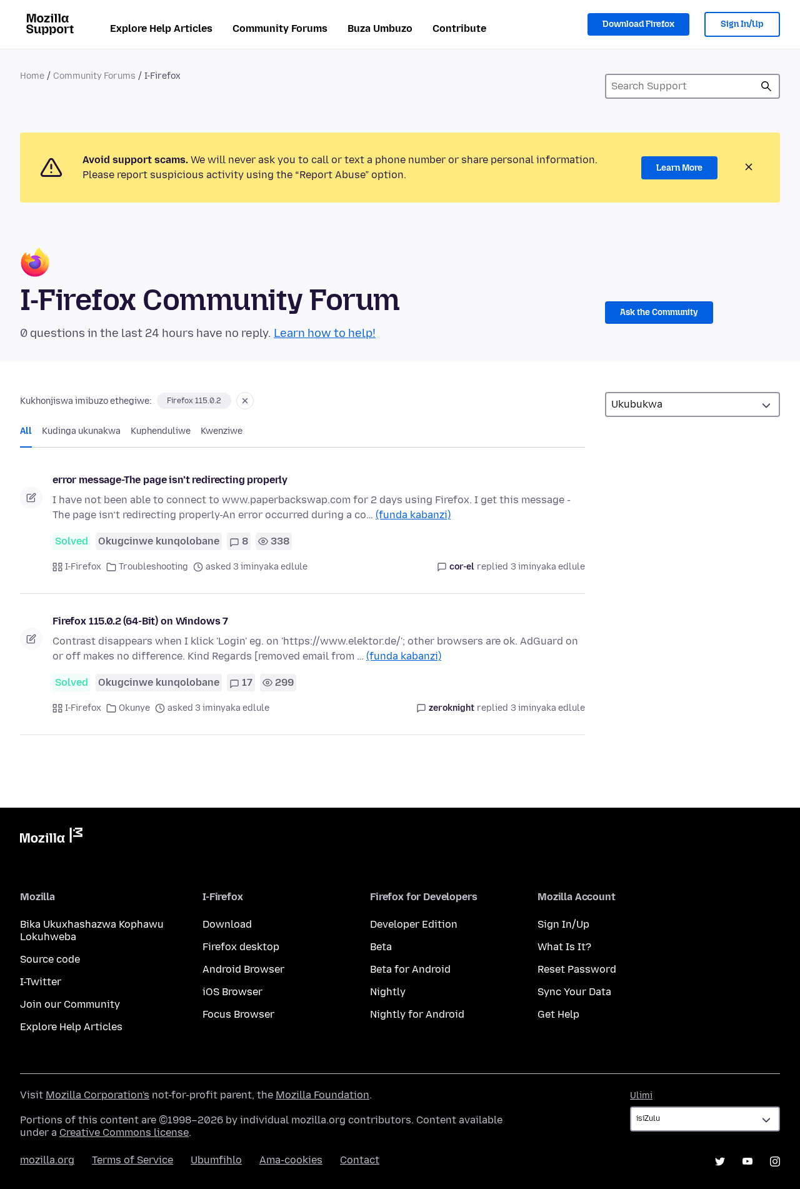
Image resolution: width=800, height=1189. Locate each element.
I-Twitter (40, 982)
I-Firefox (83, 566)
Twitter (720, 1161)
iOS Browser (232, 992)
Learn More (679, 168)
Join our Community (70, 1004)
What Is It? (564, 947)
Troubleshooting (153, 566)
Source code (50, 959)
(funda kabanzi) (413, 515)
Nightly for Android (417, 1014)
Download (227, 924)
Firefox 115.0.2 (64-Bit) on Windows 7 (140, 621)
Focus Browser (238, 1014)
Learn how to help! (325, 333)
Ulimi (641, 1095)
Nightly (388, 992)
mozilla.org (47, 1160)
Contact (359, 1160)
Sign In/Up (742, 24)
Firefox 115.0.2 (194, 400)
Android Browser (243, 969)
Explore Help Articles (161, 28)
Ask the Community (659, 312)
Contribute (459, 28)
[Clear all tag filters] (245, 400)
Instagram (775, 1161)
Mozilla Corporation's (97, 1095)
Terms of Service (132, 1160)
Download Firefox (638, 24)
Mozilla (51, 838)
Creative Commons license (124, 1132)
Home (32, 76)
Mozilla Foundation (322, 1095)
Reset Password (577, 969)
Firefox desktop (240, 947)
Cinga (766, 86)
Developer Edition (414, 924)
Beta (381, 947)
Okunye (134, 708)
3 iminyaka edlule (548, 566)
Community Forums (280, 28)
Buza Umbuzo (380, 28)
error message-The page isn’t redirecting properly (170, 480)
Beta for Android (410, 969)
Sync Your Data (574, 992)
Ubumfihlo (216, 1160)
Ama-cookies (290, 1160)
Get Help (558, 1014)
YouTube (747, 1161)
